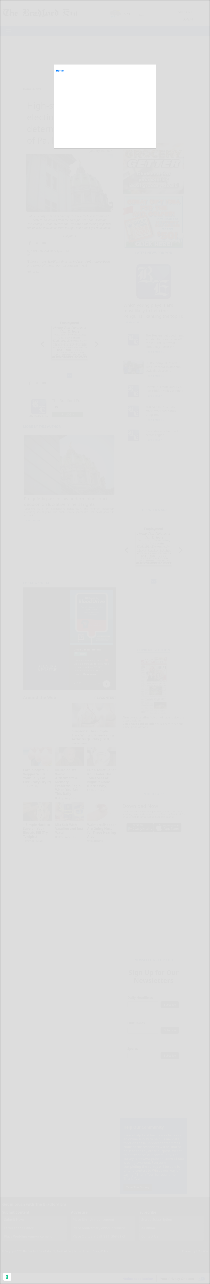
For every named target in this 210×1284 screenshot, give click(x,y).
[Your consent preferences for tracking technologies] (7, 1277)
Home (60, 70)
